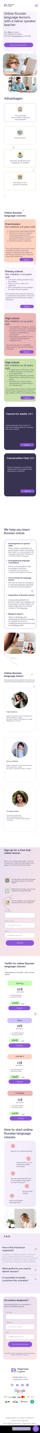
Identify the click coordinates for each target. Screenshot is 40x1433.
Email (6, 931)
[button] (27, 351)
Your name (8, 911)
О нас (26, 1374)
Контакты (28, 1380)
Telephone (9, 1322)
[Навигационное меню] (36, 6)
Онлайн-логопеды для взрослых (24, 1410)
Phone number (9, 921)
